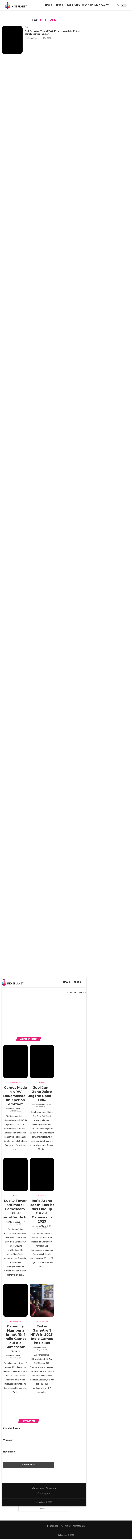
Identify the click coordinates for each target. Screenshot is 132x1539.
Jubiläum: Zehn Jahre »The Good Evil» (42, 1093)
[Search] (118, 5)
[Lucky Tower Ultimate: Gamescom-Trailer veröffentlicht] (15, 1174)
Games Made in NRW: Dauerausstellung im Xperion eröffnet (19, 1095)
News (48, 5)
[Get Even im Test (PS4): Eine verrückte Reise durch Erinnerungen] (12, 40)
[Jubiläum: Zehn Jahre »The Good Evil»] (42, 1061)
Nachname (9, 1451)
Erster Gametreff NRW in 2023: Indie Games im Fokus (41, 1334)
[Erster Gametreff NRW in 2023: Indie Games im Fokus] (42, 1300)
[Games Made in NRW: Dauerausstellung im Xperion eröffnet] (15, 1061)
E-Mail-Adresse (11, 1428)
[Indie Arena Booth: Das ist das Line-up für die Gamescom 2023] (42, 1174)
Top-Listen (73, 5)
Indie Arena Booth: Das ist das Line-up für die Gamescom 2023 (42, 1211)
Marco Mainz (33, 38)
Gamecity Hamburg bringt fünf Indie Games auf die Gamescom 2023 (15, 1338)
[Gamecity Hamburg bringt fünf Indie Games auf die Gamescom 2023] (15, 1300)
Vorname (8, 1440)
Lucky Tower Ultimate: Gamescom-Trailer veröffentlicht (15, 1209)
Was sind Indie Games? (95, 5)
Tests (59, 5)
